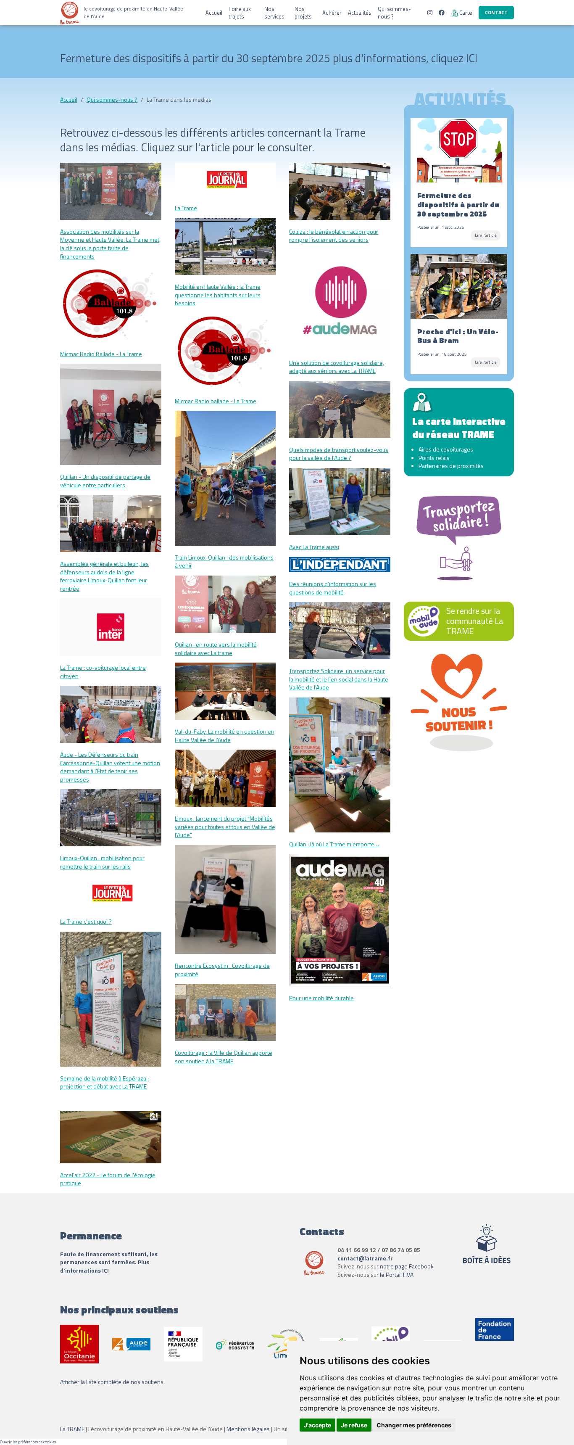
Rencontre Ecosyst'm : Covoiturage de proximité (222, 969)
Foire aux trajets (240, 13)
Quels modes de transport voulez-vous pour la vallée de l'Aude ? (338, 453)
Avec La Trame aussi (314, 546)
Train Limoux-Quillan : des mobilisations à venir (224, 561)
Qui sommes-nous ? (394, 13)
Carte (465, 12)
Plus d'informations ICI (104, 1266)
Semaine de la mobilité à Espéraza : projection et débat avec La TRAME (104, 1082)
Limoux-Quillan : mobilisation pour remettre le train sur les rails (102, 862)
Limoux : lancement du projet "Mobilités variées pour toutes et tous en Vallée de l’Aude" (225, 826)
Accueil (213, 12)
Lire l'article (485, 235)
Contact (496, 12)
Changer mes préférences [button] (414, 1425)
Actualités (359, 12)
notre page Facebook (407, 1266)
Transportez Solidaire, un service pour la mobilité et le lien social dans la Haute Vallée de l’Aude (338, 679)
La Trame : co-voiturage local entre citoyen (103, 671)
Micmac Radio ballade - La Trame (215, 400)
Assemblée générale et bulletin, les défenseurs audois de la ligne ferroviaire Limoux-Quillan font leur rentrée (104, 576)
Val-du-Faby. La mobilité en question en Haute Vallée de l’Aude (224, 735)
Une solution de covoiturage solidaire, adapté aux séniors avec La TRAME (336, 366)
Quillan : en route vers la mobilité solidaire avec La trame (216, 648)
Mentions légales (248, 1428)
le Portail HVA (396, 1274)
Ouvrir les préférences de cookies (28, 1442)
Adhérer (332, 12)
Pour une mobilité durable (321, 997)
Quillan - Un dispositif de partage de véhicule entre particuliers (105, 480)
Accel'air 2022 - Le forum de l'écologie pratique (107, 1179)
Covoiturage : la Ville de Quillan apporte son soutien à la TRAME (223, 1056)
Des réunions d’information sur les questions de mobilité (332, 588)
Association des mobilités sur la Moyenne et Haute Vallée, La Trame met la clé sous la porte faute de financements (109, 244)
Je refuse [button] (354, 1425)
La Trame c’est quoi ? (86, 921)
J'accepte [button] (317, 1425)
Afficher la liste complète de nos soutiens (111, 1381)
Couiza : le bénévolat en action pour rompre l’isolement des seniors (333, 235)
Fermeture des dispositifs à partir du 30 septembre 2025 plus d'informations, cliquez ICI (268, 57)
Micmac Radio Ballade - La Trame (101, 353)
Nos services (274, 13)
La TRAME (72, 1428)
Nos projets (303, 13)
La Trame (186, 207)
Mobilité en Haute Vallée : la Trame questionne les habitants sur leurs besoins (218, 294)
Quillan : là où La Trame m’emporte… (334, 844)
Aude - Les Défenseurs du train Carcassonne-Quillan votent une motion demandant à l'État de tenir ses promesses (110, 767)
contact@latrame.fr (365, 1258)
